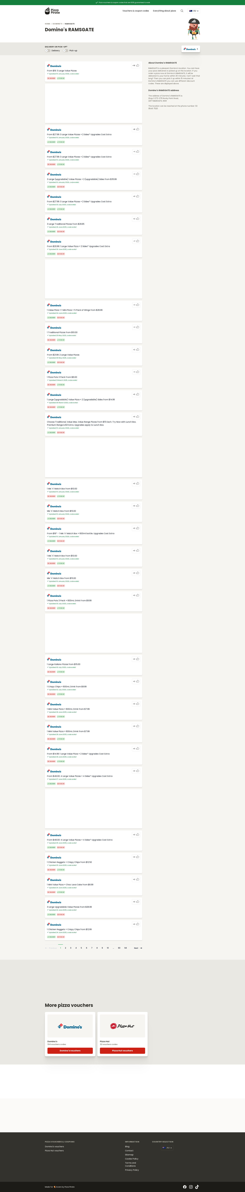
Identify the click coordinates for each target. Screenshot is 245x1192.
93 (119, 948)
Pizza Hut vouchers (122, 1050)
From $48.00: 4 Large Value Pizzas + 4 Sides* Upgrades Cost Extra (79, 776)
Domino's (57, 24)
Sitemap (129, 1154)
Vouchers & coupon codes (135, 10)
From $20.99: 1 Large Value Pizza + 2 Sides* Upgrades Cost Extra (78, 246)
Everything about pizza (164, 10)
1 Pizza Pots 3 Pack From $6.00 (62, 377)
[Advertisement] (93, 103)
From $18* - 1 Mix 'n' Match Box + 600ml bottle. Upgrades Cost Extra (80, 533)
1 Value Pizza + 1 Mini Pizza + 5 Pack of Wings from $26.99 (74, 310)
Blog (127, 1146)
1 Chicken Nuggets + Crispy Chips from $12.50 (69, 862)
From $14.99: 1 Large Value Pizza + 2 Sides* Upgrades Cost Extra (78, 753)
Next (136, 948)
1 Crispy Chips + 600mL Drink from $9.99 (67, 686)
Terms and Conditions (130, 1164)
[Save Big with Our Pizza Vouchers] (52, 10)
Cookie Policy (131, 1158)
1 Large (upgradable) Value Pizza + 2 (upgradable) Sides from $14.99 (81, 399)
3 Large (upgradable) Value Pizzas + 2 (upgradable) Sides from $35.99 (82, 179)
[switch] (48, 50)
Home (47, 24)
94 (125, 948)
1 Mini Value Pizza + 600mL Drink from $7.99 (68, 709)
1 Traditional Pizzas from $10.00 (62, 332)
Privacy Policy (132, 1170)
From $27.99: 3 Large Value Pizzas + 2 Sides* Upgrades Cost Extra (79, 134)
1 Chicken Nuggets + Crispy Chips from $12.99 (69, 929)
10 (108, 948)
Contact (129, 1150)
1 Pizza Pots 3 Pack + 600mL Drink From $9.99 (69, 600)
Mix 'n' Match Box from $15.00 (61, 511)
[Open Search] (182, 11)
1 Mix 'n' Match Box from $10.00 (62, 488)
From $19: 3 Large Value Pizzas (62, 70)
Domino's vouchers (70, 1050)
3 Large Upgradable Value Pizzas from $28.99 (69, 906)
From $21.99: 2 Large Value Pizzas (63, 354)
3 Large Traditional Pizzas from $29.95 (65, 224)
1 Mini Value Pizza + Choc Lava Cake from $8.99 (70, 884)
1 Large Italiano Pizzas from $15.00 (63, 664)
